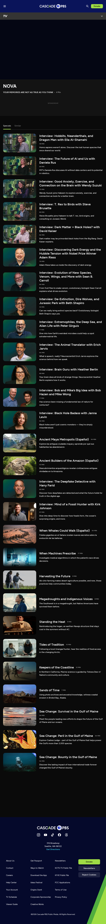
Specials (7, 125)
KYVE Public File (62, 875)
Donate (97, 6)
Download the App (39, 875)
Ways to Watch (37, 868)
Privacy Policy (61, 897)
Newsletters (89, 868)
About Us (10, 861)
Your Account (12, 890)
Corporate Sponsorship (41, 897)
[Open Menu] (102, 16)
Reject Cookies (89, 874)
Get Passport (36, 861)
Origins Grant (36, 890)
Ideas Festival (36, 882)
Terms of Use (60, 890)
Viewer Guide (12, 904)
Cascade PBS (42, 914)
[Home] (53, 827)
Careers (9, 875)
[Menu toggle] (4, 6)
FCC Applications (62, 882)
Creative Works (37, 904)
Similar (17, 125)
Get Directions (53, 849)
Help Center (11, 882)
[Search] (87, 6)
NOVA (10, 86)
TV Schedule (11, 897)
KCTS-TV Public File (63, 868)
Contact (9, 868)
